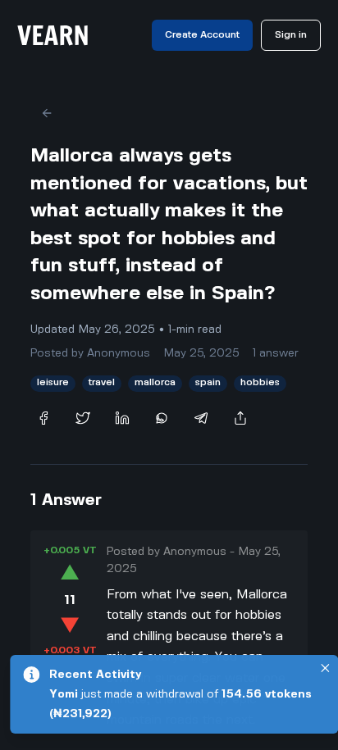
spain (208, 382)
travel (102, 382)
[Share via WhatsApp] (161, 418)
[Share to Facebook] (43, 418)
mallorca (155, 382)
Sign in (291, 34)
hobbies (260, 382)
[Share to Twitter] (83, 418)
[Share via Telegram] (201, 418)
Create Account (202, 34)
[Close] (325, 668)
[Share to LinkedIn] (122, 418)
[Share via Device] (240, 418)
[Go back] (46, 113)
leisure (53, 382)
